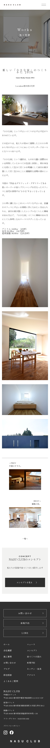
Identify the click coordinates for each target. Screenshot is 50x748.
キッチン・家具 (34, 668)
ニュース (31, 644)
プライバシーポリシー (11, 726)
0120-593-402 (23, 718)
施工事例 (7, 656)
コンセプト (32, 650)
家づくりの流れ (34, 656)
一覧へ (25, 539)
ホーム (6, 644)
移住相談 (7, 675)
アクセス (31, 675)
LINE (25, 633)
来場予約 (25, 623)
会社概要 (7, 650)
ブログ (6, 668)
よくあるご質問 (10, 681)
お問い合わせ (25, 613)
